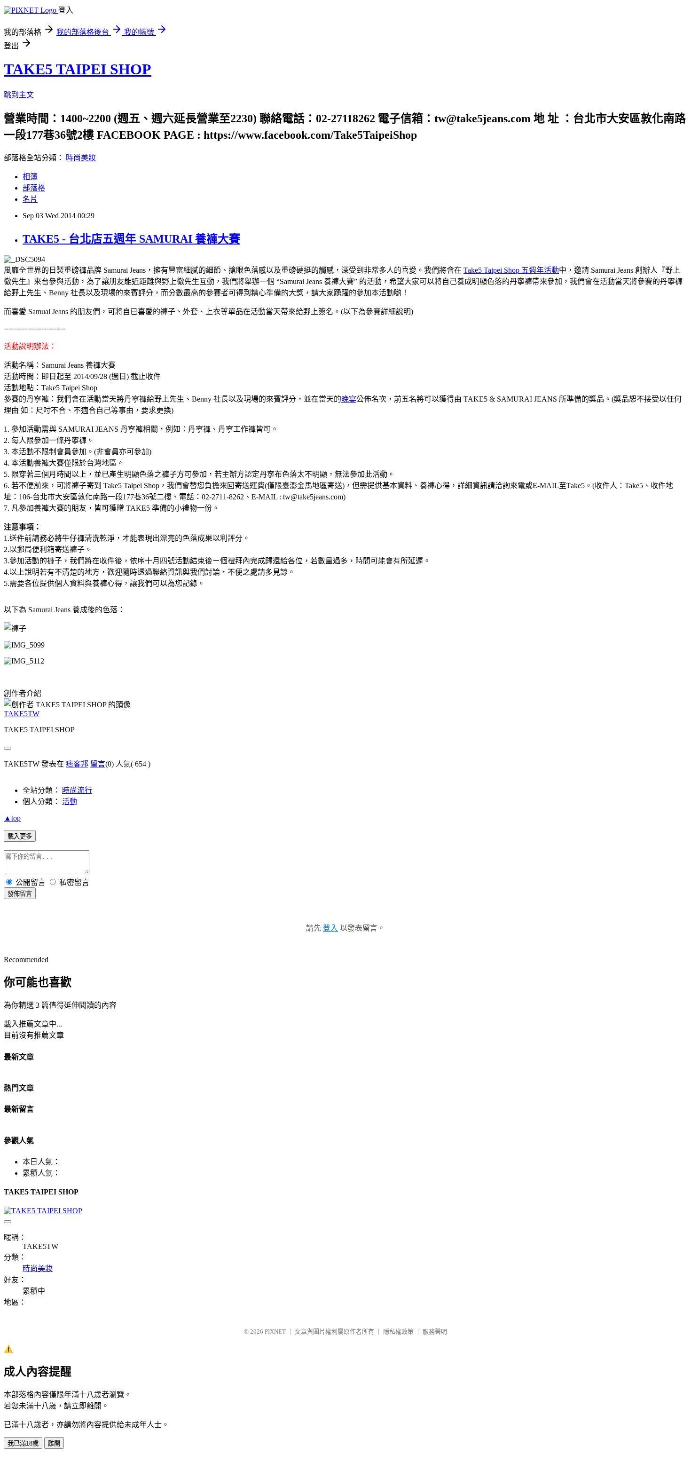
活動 (69, 802)
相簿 (30, 177)
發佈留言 (20, 893)
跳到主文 (19, 95)
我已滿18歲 (23, 1443)
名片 (30, 199)
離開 (54, 1443)
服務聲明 (435, 1331)
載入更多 (20, 836)
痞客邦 (77, 764)
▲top (12, 818)
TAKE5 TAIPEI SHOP (77, 69)
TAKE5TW (21, 714)
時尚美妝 (81, 158)
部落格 (34, 188)
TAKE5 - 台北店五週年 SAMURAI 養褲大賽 (131, 239)
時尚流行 (77, 790)
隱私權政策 (398, 1331)
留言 (97, 764)
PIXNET (275, 1331)
